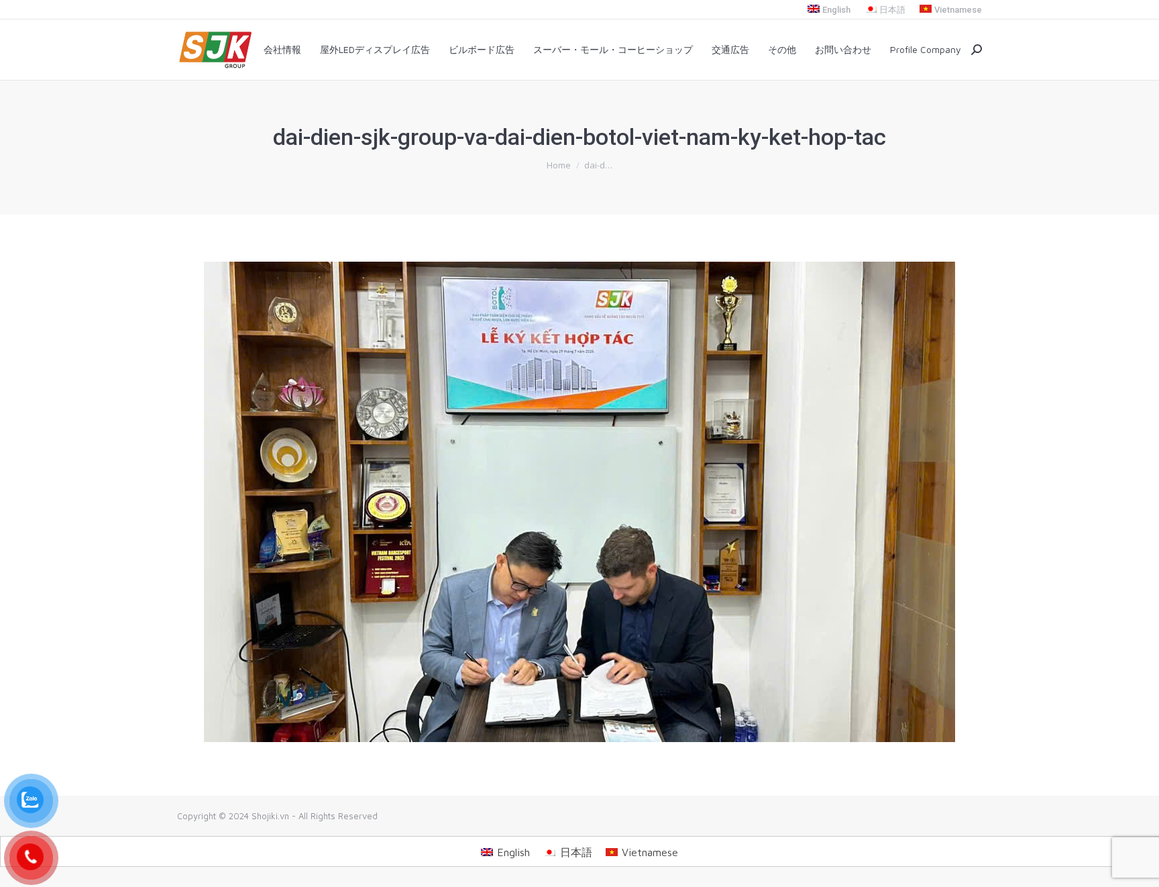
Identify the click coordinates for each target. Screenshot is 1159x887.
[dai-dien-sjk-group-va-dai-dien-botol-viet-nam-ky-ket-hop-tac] (579, 502)
